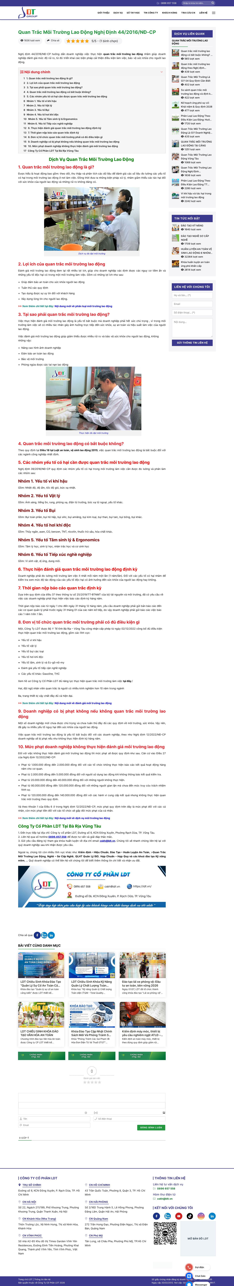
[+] (96, 1112)
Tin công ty (151, 12)
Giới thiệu (104, 12)
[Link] (78, 1112)
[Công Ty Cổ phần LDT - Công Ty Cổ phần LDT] (27, 13)
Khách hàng (169, 12)
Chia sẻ (54, 40)
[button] (214, 13)
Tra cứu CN (188, 12)
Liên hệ (203, 12)
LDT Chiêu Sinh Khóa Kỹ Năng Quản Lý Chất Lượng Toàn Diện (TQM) (91, 983)
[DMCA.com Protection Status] (162, 1264)
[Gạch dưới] (35, 1112)
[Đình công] (42, 1112)
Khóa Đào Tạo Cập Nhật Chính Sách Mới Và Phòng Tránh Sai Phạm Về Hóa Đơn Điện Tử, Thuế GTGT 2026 (91, 1033)
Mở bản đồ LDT (198, 1238)
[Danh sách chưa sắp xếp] (57, 1112)
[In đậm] (21, 1112)
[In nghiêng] (28, 1112)
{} (86, 1112)
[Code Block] (71, 1112)
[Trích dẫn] (64, 1112)
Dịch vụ (118, 12)
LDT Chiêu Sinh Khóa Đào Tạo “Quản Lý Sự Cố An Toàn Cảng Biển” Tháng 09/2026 (41, 983)
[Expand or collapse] (162, 72)
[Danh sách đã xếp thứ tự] (49, 1112)
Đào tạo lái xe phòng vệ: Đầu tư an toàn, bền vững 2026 (141, 983)
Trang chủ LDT (25, 1279)
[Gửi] (212, 3)
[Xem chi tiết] (92, 218)
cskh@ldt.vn (165, 1198)
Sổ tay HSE (133, 12)
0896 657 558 (166, 1188)
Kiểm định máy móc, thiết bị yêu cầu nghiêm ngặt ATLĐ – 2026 (141, 1033)
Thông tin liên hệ (42, 1279)
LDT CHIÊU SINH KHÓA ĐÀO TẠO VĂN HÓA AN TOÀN (39, 1033)
